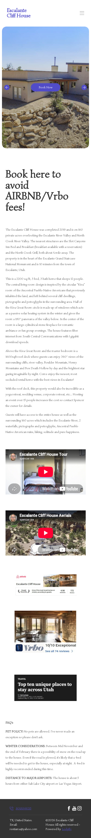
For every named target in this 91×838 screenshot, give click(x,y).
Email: (13, 824)
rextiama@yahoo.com (23, 829)
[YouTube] (74, 808)
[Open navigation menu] (82, 13)
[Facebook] (69, 808)
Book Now (46, 87)
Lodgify (67, 829)
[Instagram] (79, 808)
